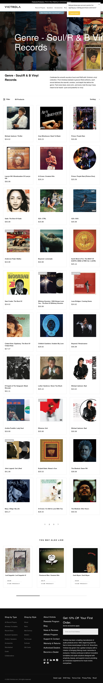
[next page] (58, 524)
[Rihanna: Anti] (51, 410)
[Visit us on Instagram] (44, 660)
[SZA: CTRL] (51, 200)
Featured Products (38, 2)
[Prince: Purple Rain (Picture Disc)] (84, 158)
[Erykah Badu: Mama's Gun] (51, 450)
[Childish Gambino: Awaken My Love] (51, 325)
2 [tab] (51, 595)
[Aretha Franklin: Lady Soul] (18, 410)
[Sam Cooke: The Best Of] (18, 283)
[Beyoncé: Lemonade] (51, 241)
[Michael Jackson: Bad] (84, 368)
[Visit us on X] (44, 663)
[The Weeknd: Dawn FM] (84, 450)
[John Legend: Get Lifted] (18, 450)
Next (51, 591)
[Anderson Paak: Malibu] (18, 241)
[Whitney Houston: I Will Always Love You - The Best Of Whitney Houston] (51, 283)
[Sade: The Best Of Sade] (18, 200)
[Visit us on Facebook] (48, 660)
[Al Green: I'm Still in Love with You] (51, 490)
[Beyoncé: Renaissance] (84, 325)
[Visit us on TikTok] (57, 660)
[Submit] (96, 631)
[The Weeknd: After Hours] (84, 490)
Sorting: (93, 99)
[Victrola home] (13, 7)
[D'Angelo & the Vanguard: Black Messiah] (18, 368)
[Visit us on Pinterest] (48, 663)
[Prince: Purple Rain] (84, 118)
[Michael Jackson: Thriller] (18, 118)
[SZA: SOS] (84, 200)
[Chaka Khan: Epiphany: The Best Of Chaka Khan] (18, 325)
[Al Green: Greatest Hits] (51, 158)
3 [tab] (75, 595)
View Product (13, 583)
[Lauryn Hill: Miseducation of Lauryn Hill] (18, 158)
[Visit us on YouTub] (54, 660)
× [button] (99, 4)
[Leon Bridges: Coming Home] (84, 283)
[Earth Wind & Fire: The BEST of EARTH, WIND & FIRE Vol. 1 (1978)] (84, 241)
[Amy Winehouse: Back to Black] (51, 118)
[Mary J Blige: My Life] (18, 490)
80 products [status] (19, 99)
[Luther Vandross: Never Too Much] (51, 368)
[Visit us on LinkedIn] (51, 660)
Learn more (74, 13)
